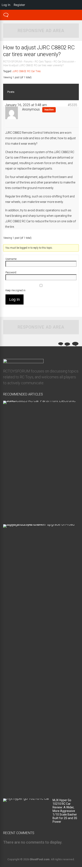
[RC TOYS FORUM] (6, 16)
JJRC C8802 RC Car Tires (26, 71)
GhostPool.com (39, 859)
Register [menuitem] (19, 5)
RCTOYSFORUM (12, 61)
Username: (11, 259)
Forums (28, 61)
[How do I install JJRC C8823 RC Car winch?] (39, 400)
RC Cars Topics (43, 61)
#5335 (72, 105)
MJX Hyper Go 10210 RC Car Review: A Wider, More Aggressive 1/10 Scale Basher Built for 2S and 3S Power (65, 810)
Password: (11, 272)
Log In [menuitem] (6, 5)
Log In (14, 299)
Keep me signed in (15, 290)
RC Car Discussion (64, 61)
